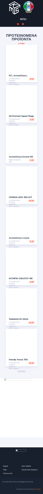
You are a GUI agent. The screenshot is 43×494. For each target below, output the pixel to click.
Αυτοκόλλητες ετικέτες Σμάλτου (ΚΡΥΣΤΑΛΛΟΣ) (14, 81)
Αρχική (5, 466)
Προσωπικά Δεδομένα (29, 470)
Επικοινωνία (7, 473)
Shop (5, 470)
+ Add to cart (28, 79)
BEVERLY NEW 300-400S (15, 161)
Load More (21, 371)
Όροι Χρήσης (26, 466)
